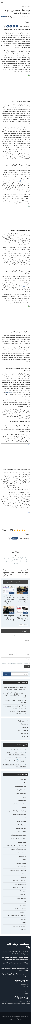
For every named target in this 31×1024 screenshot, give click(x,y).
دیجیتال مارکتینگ (21, 721)
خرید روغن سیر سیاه (21, 863)
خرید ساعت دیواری (21, 821)
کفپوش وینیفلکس (22, 842)
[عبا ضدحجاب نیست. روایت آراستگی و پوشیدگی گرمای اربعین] (8, 610)
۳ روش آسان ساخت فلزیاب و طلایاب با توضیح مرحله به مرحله (14, 765)
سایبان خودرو (23, 905)
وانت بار (24, 902)
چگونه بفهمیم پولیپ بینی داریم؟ (13, 757)
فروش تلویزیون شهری (21, 793)
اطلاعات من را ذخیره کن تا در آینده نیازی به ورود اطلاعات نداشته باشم (15, 663)
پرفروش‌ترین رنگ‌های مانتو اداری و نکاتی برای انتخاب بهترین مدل (16, 753)
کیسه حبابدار (23, 779)
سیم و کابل (23, 874)
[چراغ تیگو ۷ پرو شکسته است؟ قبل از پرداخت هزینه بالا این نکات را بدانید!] (22, 610)
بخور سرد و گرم (22, 891)
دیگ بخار (24, 807)
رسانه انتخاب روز (22, 867)
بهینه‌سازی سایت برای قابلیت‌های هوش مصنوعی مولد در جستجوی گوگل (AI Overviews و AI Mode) (14, 695)
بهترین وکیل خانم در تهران (23, 573)
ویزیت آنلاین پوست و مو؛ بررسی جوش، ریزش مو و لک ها (15, 702)
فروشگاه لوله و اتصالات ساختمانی (18, 839)
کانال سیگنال (23, 912)
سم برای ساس (22, 856)
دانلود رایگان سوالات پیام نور (19, 814)
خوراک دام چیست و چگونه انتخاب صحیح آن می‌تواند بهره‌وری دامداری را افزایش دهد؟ (15, 688)
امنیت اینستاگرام (22, 800)
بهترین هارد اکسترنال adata (19, 888)
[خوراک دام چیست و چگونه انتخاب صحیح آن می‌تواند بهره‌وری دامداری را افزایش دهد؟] (22, 590)
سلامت (24, 727)
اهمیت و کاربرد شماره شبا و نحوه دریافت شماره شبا (8, 574)
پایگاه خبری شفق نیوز (21, 828)
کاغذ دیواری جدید (22, 832)
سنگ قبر (24, 783)
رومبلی (24, 797)
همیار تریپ (23, 919)
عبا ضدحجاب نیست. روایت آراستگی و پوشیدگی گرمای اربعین (17, 713)
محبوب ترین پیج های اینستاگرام (18, 835)
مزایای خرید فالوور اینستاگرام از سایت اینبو (16, 846)
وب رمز (24, 818)
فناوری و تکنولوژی (21, 730)
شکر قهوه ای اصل (22, 825)
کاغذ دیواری (23, 860)
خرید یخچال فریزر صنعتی (20, 884)
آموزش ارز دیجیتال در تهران (19, 926)
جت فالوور (23, 877)
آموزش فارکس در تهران (20, 909)
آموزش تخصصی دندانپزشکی (19, 881)
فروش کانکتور (23, 895)
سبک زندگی (23, 724)
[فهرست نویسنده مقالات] (15, 546)
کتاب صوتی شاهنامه (21, 898)
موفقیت (24, 737)
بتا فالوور (24, 923)
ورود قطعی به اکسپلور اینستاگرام (18, 870)
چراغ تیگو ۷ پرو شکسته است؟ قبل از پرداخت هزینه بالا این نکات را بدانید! (15, 707)
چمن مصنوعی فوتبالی (21, 853)
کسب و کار (4, 16)
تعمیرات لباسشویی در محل (19, 804)
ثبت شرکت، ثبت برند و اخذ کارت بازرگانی (16, 916)
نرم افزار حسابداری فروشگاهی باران (17, 811)
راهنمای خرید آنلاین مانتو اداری (14, 750)
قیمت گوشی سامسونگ (20, 786)
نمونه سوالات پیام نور (21, 790)
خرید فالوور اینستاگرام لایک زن (18, 849)
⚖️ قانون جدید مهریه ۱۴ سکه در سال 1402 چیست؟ (15, 761)
